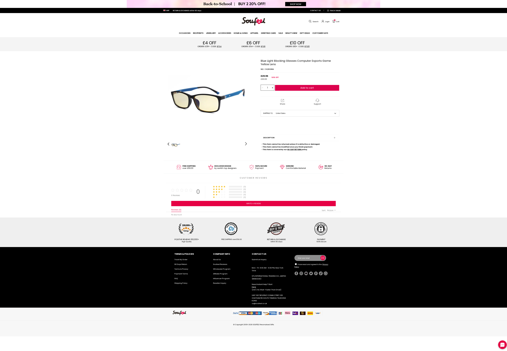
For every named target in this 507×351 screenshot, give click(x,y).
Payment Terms (181, 274)
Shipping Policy (180, 283)
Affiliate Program (220, 274)
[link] (185, 33)
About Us (217, 259)
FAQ (176, 278)
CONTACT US (315, 10)
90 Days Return (180, 264)
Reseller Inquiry (219, 283)
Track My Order (180, 259)
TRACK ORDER (335, 10)
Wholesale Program (221, 269)
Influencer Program (221, 278)
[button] (313, 21)
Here (254, 287)
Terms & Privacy (181, 269)
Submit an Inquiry (259, 259)
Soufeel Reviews (220, 264)
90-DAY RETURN (294, 149)
